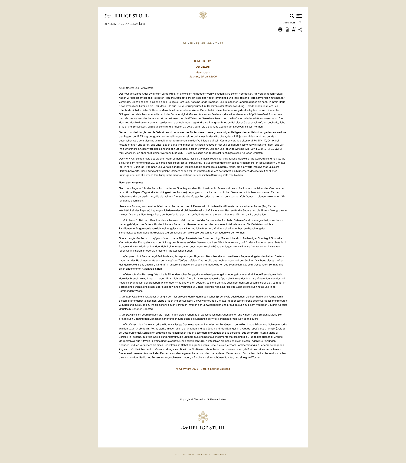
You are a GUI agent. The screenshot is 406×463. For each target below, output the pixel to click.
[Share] (300, 30)
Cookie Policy (203, 454)
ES (197, 43)
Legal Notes (188, 454)
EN (191, 43)
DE (185, 43)
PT (221, 43)
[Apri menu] (299, 16)
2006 (142, 24)
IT (216, 43)
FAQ (177, 454)
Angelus (132, 24)
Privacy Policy (220, 454)
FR (203, 43)
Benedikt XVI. (114, 24)
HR (210, 43)
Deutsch (289, 23)
